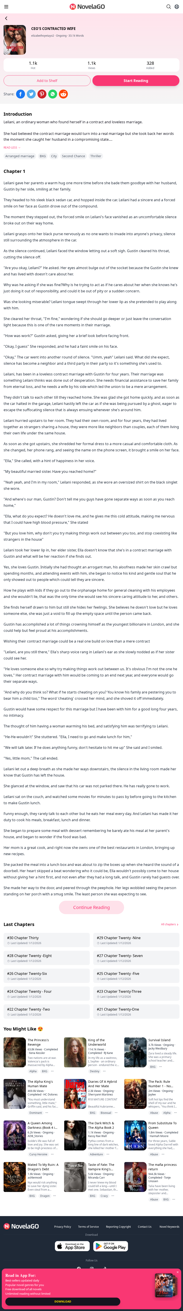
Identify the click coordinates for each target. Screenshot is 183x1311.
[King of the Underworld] (74, 1052)
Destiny (94, 1071)
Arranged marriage (19, 156)
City (54, 156)
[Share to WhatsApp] (52, 94)
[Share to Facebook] (20, 94)
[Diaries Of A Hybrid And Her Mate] (74, 1094)
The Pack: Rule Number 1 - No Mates (159, 1086)
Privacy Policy (62, 1227)
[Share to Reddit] (63, 94)
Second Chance (73, 156)
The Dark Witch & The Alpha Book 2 (101, 1125)
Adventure (96, 1154)
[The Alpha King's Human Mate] (14, 1094)
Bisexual (106, 1113)
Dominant (35, 1113)
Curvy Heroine (38, 1154)
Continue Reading (91, 907)
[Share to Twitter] (31, 94)
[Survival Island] (135, 1052)
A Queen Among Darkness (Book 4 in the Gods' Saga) (42, 1127)
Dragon (45, 1196)
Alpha (33, 1071)
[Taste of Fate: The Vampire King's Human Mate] (74, 1177)
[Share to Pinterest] (41, 94)
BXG (43, 156)
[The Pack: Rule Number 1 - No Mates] (135, 1094)
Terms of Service (88, 1227)
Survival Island (159, 1040)
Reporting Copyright (118, 1227)
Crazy (104, 1196)
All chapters (168, 924)
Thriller (95, 156)
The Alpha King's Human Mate (40, 1083)
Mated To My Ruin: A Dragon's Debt (43, 1166)
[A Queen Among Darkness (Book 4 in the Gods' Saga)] (14, 1135)
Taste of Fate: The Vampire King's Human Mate (101, 1169)
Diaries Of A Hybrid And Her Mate (102, 1083)
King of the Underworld (97, 1042)
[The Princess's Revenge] (14, 1052)
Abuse (154, 1113)
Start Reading (136, 80)
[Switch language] (176, 6)
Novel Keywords (169, 1227)
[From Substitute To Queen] (135, 1135)
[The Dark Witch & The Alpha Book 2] (74, 1135)
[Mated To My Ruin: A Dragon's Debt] (14, 1177)
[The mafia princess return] (135, 1177)
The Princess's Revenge (38, 1042)
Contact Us (145, 1227)
